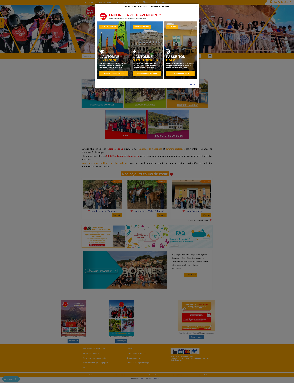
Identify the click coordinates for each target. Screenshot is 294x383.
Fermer (192, 84)
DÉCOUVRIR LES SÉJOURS (114, 73)
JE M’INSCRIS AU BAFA (180, 73)
